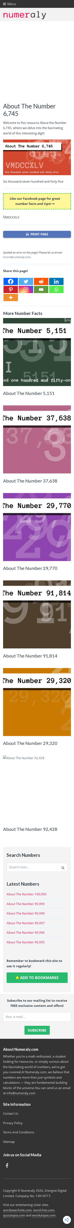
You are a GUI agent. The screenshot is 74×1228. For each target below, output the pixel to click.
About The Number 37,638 (30, 481)
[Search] (63, 867)
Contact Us (10, 1113)
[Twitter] (26, 281)
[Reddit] (41, 281)
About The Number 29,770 (30, 568)
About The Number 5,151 (29, 393)
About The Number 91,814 (30, 656)
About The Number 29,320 (30, 743)
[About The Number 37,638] (37, 439)
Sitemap (9, 1142)
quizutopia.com (14, 1215)
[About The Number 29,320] (37, 702)
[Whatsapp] (56, 289)
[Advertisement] (37, 60)
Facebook (7, 1165)
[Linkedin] (56, 281)
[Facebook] (10, 281)
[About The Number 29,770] (37, 527)
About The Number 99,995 (26, 942)
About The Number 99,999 (26, 904)
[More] (10, 297)
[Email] (41, 289)
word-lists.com (43, 1210)
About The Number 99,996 (26, 932)
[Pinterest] (10, 289)
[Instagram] (26, 289)
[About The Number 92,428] (37, 789)
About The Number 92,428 (30, 829)
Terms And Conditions (18, 1132)
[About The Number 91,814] (37, 614)
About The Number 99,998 (26, 913)
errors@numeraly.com (17, 257)
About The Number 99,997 (26, 923)
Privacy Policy (13, 1123)
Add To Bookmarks (39, 977)
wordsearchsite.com (17, 1210)
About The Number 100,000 (26, 894)
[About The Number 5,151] (37, 352)
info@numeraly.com (21, 1093)
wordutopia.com (44, 1215)
